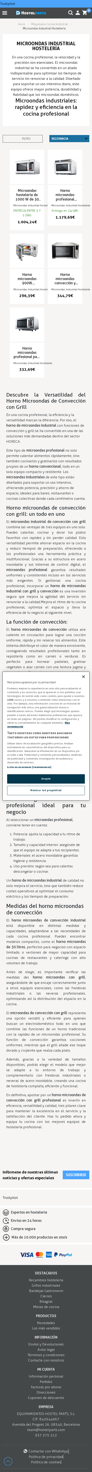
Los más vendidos (46, 1328)
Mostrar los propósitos (46, 790)
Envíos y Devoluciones (46, 1344)
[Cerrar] (83, 677)
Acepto (45, 778)
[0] (85, 12)
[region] (46, 736)
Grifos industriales (46, 1285)
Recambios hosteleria (46, 1280)
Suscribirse (76, 1175)
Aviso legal (46, 1349)
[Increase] (10, 1463)
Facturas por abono (46, 1387)
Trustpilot (7, 4)
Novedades (46, 1323)
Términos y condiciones (46, 1355)
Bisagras (46, 1301)
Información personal (46, 1376)
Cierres (46, 1296)
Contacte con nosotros (46, 1360)
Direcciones (46, 1392)
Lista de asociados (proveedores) (29, 767)
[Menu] (5, 12)
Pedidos (46, 1382)
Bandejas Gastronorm (46, 1291)
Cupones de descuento (46, 1398)
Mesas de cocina (46, 1307)
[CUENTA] (77, 12)
